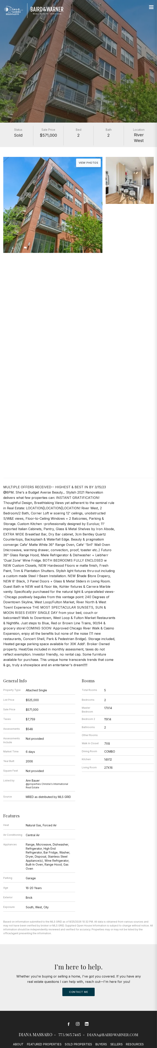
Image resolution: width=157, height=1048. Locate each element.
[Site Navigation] (151, 7)
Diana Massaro (36, 1034)
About (18, 1044)
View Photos (88, 162)
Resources (135, 1044)
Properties (78, 270)
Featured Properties (44, 1044)
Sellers (116, 1044)
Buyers (101, 1044)
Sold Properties (78, 1044)
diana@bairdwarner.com (112, 1034)
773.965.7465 (69, 1034)
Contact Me (78, 991)
